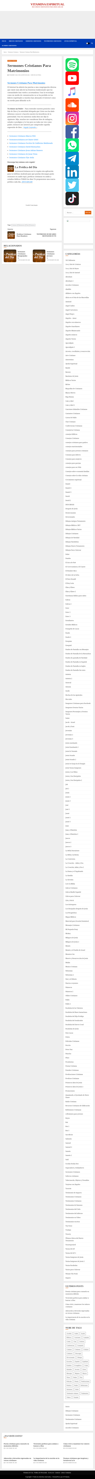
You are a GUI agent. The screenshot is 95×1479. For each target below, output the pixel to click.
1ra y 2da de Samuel (72, 273)
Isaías (67, 718)
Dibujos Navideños (72, 542)
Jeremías (68, 731)
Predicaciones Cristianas (74, 1074)
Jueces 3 (68, 847)
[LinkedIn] (72, 171)
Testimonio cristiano (72, 1393)
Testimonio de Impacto (73, 1193)
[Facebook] (72, 131)
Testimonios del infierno (74, 1213)
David (67, 496)
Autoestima (69, 360)
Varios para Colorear (72, 1270)
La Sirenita (69, 880)
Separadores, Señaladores (74, 1168)
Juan (67, 826)
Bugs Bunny (69, 397)
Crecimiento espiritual (73, 480)
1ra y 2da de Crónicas (73, 264)
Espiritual (85, 1361)
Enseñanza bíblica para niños (75, 596)
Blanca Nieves (70, 393)
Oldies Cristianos (71, 996)
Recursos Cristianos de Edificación (77, 1106)
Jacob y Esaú (69, 726)
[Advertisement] (47, 25)
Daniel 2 (68, 488)
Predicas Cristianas (72, 1078)
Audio (76, 1333)
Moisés (67, 946)
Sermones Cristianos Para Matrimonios (26, 83)
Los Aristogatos (70, 904)
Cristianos (14, 225)
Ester (67, 608)
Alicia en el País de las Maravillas (77, 297)
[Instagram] (72, 118)
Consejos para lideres (73, 455)
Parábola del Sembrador (74, 1020)
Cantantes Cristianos (72, 413)
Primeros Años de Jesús (73, 1083)
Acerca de (51, 1472)
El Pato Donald (70, 579)
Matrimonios (21, 225)
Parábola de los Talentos (74, 1008)
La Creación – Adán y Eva (74, 863)
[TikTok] (72, 198)
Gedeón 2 (68, 679)
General (68, 683)
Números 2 (69, 991)
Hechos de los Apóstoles (73, 695)
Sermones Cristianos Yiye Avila (21, 157)
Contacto (57, 1472)
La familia (69, 875)
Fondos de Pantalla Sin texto (75, 670)
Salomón (68, 1139)
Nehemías (69, 971)
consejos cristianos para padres (76, 442)
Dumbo (68, 558)
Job (66, 784)
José (66, 805)
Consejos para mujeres (73, 459)
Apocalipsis (69, 343)
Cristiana (69, 1349)
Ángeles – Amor (71, 318)
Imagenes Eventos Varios (74, 707)
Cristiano (86, 1349)
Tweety (68, 1234)
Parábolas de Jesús (72, 1029)
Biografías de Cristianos (73, 389)
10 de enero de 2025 (71, 1462)
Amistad (68, 302)
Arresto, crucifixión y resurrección (77, 351)
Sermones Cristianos (33, 41)
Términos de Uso (28, 1472)
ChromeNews (56, 1477)
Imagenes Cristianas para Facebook (77, 703)
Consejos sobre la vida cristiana (76, 475)
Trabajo (68, 1230)
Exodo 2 (68, 637)
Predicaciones (85, 1381)
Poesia (76, 1381)
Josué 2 (68, 818)
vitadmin (12, 75)
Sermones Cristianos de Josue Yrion (23, 154)
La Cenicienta (70, 859)
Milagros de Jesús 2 (72, 942)
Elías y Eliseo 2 (70, 591)
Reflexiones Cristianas (73, 1110)
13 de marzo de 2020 (24, 260)
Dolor (67, 554)
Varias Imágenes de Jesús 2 (75, 1261)
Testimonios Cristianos (52, 41)
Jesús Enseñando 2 (71, 747)
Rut (66, 1122)
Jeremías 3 (69, 739)
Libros (84, 1369)
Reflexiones (84, 1385)
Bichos (67, 384)
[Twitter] (72, 185)
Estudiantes (69, 620)
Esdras (67, 600)
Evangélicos (78, 1365)
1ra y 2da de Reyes (72, 268)
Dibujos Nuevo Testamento (74, 546)
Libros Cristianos (71, 888)
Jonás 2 (68, 797)
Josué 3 (68, 822)
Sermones (32, 225)
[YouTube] (72, 78)
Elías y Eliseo (70, 587)
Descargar (78, 1353)
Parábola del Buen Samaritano (76, 1012)
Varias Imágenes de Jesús (74, 1257)
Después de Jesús (71, 509)
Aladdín (68, 289)
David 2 (68, 500)
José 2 (67, 809)
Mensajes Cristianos (72, 925)
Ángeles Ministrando (72, 331)
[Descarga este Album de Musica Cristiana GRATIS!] (78, 230)
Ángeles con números (73, 322)
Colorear (81, 1341)
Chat (74, 1341)
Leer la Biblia (70, 884)
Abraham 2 (69, 281)
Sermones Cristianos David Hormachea (24, 147)
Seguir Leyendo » (30, 127)
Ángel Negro (69, 314)
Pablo (67, 1000)
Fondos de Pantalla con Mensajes (77, 649)
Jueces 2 (68, 842)
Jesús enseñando (71, 743)
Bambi (67, 368)
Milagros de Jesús (71, 938)
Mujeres (77, 1373)
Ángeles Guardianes (72, 326)
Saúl (67, 1159)
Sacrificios (69, 1135)
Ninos (68, 1377)
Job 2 (67, 789)
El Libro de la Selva (72, 575)
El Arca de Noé (70, 563)
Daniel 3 (68, 492)
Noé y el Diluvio (71, 979)
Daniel (67, 484)
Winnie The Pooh (71, 1274)
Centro (69, 1341)
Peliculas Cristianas (72, 1041)
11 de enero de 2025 (11, 1462)
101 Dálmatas (70, 260)
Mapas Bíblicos (70, 917)
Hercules (68, 699)
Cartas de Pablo (71, 418)
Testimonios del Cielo (72, 1209)
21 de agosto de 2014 (23, 75)
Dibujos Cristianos (16, 41)
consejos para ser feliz (73, 467)
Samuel (68, 1143)
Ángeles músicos (71, 335)
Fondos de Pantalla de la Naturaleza (78, 654)
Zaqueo (68, 1278)
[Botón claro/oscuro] (88, 43)
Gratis (86, 1365)
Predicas (69, 1385)
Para (27, 225)
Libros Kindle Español (73, 892)
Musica (84, 1373)
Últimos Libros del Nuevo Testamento (74, 1239)
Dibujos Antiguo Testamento (75, 521)
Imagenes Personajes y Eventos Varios (76, 713)
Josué (67, 813)
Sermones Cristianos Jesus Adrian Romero (26, 150)
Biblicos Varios (70, 380)
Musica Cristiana (71, 967)
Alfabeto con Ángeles (72, 293)
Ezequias (68, 641)
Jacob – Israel (70, 722)
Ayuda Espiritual (70, 41)
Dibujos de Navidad (72, 538)
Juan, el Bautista (71, 830)
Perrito (68, 1045)
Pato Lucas (69, 1033)
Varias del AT (70, 1249)
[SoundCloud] (72, 105)
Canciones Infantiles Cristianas (76, 409)
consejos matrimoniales (73, 447)
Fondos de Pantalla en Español (76, 662)
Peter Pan (68, 1049)
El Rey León (69, 583)
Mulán (67, 963)
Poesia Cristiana (71, 1066)
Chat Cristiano (70, 422)
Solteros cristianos (71, 1176)
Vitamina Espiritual (47, 4)
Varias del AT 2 (70, 1253)
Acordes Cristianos (9, 45)
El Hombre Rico (71, 571)
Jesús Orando (70, 755)
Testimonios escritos (72, 1222)
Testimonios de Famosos (73, 1205)
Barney (68, 372)
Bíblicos (69, 1337)
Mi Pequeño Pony (71, 929)
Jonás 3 (68, 801)
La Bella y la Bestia (72, 855)
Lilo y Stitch (69, 900)
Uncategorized (70, 1245)
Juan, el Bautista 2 (71, 834)
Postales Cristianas (72, 1070)
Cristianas (77, 1349)
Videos (69, 1397)
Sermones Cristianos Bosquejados (10, 256)
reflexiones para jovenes (74, 1114)
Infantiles (69, 1369)
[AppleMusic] (72, 91)
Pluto (67, 1058)
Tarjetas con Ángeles (72, 1184)
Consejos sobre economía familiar (77, 471)
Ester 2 (67, 612)
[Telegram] (72, 158)
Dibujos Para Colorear (73, 550)
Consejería (80, 1345)
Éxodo (67, 633)
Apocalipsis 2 (70, 347)
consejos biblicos (71, 434)
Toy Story (68, 1226)
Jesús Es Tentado (71, 751)
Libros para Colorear (72, 896)
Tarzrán (68, 1188)
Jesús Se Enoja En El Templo (75, 764)
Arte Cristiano (70, 355)
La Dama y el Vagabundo (74, 871)
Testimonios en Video (73, 1217)
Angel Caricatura (71, 310)
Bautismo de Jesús (71, 376)
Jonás (67, 793)
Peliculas (69, 1381)
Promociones (70, 1091)
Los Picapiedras (71, 913)
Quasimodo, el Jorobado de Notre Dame (77, 1096)
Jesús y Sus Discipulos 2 (73, 780)
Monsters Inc (70, 954)
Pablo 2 (68, 1004)
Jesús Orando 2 (70, 759)
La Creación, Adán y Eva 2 (74, 867)
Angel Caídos (70, 306)
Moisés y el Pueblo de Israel (75, 950)
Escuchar (69, 1361)
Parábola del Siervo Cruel (74, 1025)
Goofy (67, 691)
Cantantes (86, 1337)
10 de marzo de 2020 (53, 260)
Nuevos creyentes (71, 983)
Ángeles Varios (70, 339)
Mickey (68, 933)
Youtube (75, 1397)
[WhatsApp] (72, 145)
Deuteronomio (70, 513)
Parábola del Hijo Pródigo (74, 1016)
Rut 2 (67, 1126)
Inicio (4, 41)
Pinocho (68, 1054)
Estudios (69, 1365)
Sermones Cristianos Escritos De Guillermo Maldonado (31, 143)
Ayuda (83, 1333)
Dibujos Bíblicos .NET (72, 525)
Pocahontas (69, 1062)
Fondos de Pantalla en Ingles (75, 666)
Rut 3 (67, 1131)
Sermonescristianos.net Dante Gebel (23, 139)
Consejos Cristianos (72, 438)
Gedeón (68, 674)
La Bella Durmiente (72, 851)
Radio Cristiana (70, 1102)
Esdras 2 (68, 604)
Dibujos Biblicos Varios (73, 529)
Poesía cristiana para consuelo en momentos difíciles (16, 1445)
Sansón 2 (68, 1155)
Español (77, 1361)
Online (75, 1377)
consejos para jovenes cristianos (76, 451)
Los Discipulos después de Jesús (76, 909)
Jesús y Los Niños (71, 772)
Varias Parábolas (71, 1265)
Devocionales (70, 517)
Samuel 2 (68, 1147)
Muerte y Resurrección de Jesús (76, 958)
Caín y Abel (69, 401)
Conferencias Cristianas (73, 426)
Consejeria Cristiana (72, 430)
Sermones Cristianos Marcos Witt (22, 136)
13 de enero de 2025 (11, 1448)
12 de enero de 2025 (41, 1448)
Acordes (69, 1333)
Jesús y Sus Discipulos (73, 776)
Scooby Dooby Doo (72, 1164)
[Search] (92, 43)
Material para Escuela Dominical (77, 921)
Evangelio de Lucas (72, 629)
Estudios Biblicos (71, 625)
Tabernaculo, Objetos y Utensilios (77, 1180)
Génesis (68, 687)
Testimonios (84, 1393)
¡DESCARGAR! (27, 182)
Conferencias (70, 1345)
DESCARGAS (69, 505)
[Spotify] (72, 64)
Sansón (68, 1151)
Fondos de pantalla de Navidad (76, 658)
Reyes (67, 1118)
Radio (76, 1385)
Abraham (68, 277)
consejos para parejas (73, 463)
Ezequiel (68, 645)
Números (68, 987)
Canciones (77, 1337)
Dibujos (79, 1357)
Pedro (67, 1037)
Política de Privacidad (40, 1472)
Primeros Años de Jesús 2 (74, 1087)
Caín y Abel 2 (70, 405)
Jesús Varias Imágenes (73, 768)
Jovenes (77, 1369)
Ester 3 (67, 616)
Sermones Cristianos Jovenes (39, 256)
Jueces (67, 838)
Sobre (77, 1389)
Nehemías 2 (69, 975)
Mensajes (69, 1373)
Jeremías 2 (69, 735)
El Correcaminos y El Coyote (75, 567)
